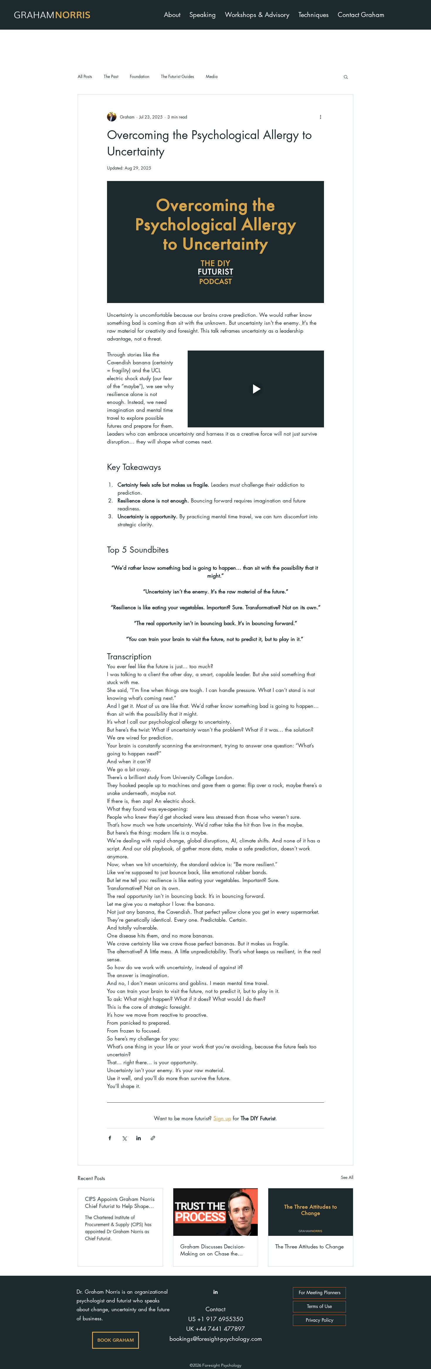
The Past (111, 76)
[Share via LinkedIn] (138, 1138)
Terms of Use (319, 1306)
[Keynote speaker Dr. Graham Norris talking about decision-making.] (215, 1212)
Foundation (139, 76)
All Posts (85, 76)
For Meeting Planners (319, 1293)
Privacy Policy (319, 1320)
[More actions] (320, 116)
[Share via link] (153, 1138)
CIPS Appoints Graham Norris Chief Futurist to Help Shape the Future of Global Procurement (120, 1202)
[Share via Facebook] (110, 1138)
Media (212, 76)
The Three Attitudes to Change (309, 1246)
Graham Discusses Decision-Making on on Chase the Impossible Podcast (212, 1250)
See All (347, 1177)
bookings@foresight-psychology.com (215, 1339)
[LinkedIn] (215, 1292)
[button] (346, 76)
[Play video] (256, 389)
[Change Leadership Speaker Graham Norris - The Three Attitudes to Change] (310, 1212)
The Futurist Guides (177, 76)
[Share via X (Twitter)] (124, 1138)
